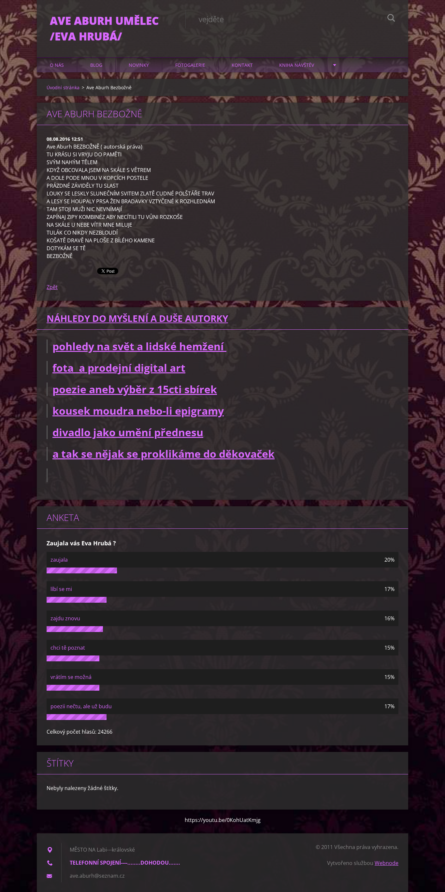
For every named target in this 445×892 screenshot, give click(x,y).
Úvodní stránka (63, 87)
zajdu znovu (65, 618)
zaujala (59, 559)
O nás (57, 65)
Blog (96, 65)
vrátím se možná (71, 677)
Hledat (391, 19)
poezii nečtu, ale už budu (81, 706)
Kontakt (242, 65)
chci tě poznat (67, 647)
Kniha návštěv (296, 65)
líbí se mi (61, 589)
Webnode (386, 863)
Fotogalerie (190, 65)
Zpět (52, 287)
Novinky (139, 65)
